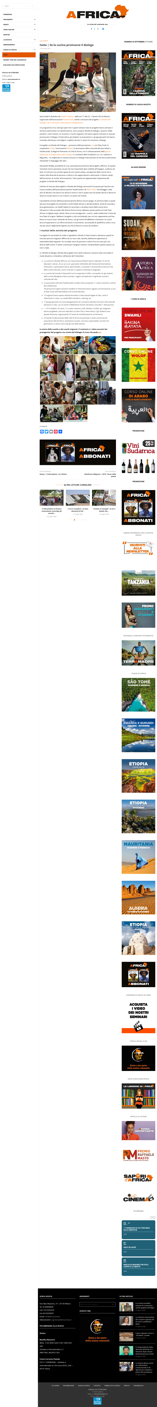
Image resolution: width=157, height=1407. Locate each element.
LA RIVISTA (7, 40)
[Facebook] (91, 29)
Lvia (92, 145)
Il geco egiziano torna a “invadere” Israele (145, 1334)
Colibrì (52, 148)
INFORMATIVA (138, 1386)
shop (5, 55)
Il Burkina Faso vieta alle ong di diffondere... (104, 510)
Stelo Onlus (91, 189)
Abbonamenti (9, 45)
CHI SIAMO (55, 1386)
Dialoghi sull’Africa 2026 (14, 65)
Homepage (7, 14)
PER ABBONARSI (68, 1386)
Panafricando (68, 119)
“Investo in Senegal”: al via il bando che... (78, 510)
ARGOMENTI (8, 19)
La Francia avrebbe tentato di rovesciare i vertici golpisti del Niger (145, 1305)
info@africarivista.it (52, 1316)
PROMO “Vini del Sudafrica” (14, 60)
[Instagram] (98, 29)
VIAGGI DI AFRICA (10, 50)
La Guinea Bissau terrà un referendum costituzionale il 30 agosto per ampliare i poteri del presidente (144, 1367)
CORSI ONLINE (8, 30)
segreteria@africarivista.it (61, 1320)
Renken (70, 148)
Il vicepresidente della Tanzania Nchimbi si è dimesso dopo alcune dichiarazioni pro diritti (145, 1350)
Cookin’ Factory (67, 116)
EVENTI (6, 24)
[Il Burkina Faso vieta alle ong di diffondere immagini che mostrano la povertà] (104, 498)
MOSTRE (6, 35)
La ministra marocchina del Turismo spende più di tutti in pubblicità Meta (145, 1320)
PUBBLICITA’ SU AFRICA (112, 1386)
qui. (100, 332)
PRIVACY (127, 1386)
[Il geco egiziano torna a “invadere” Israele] (126, 1336)
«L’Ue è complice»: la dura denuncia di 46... (51, 510)
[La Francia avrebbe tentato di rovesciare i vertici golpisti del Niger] (126, 1306)
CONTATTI (97, 1386)
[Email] (103, 29)
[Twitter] (94, 29)
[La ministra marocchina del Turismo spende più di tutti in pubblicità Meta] (126, 1320)
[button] (43, 504)
